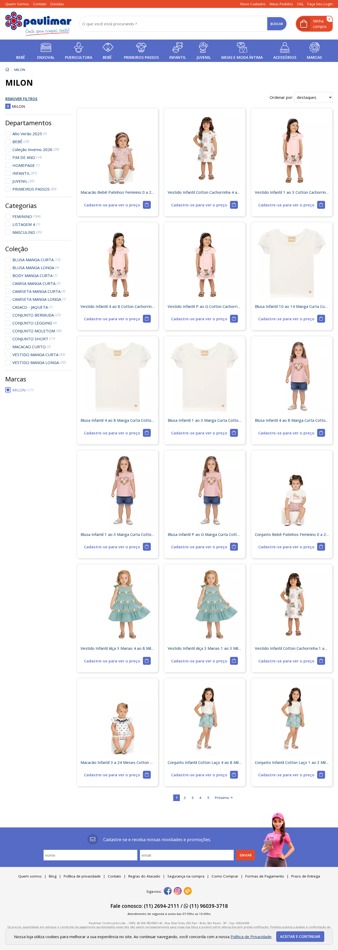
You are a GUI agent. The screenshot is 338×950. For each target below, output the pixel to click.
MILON (23, 389)
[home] (38, 24)
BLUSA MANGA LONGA (35, 267)
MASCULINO (27, 232)
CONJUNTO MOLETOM (37, 330)
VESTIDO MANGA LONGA (38, 362)
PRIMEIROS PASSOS (34, 189)
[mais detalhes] (117, 204)
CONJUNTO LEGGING (34, 323)
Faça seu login (320, 4)
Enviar (246, 855)
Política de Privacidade (251, 936)
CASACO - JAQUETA (32, 307)
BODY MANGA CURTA (34, 275)
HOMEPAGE (26, 165)
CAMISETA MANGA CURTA (38, 291)
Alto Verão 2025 (29, 133)
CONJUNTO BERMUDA (36, 315)
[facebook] (168, 891)
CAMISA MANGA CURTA (36, 283)
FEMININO (26, 216)
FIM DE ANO (27, 157)
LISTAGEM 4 (26, 224)
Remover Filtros (21, 99)
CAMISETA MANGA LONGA (39, 299)
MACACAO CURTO (31, 346)
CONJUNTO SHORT (33, 338)
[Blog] (188, 891)
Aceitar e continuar (300, 936)
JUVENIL (23, 181)
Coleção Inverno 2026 (35, 149)
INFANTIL (24, 173)
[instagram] (178, 891)
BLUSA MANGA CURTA (36, 259)
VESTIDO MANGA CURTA (38, 354)
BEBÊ (20, 141)
